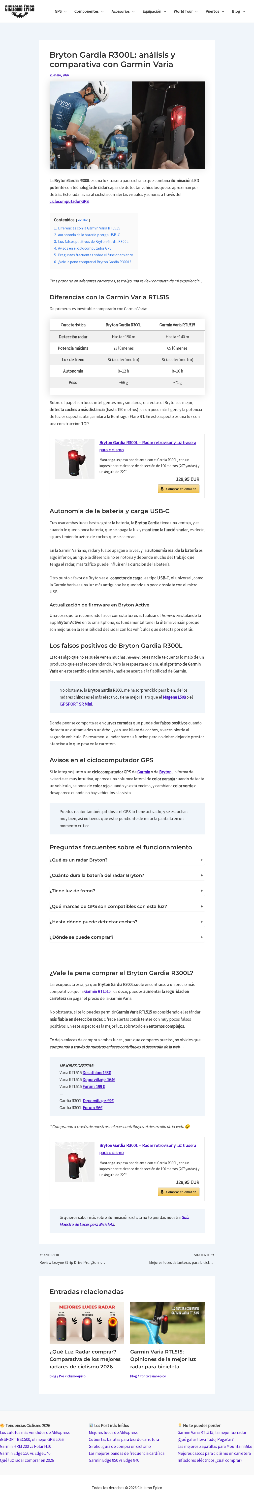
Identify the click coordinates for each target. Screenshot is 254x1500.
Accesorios (121, 11)
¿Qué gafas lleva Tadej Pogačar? (206, 1439)
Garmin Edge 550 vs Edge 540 (25, 1453)
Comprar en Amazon (181, 489)
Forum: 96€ (92, 1107)
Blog (236, 11)
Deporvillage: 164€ (99, 1079)
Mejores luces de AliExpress (113, 1432)
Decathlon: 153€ (97, 1072)
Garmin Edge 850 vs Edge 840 (114, 1460)
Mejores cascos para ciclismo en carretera (214, 1453)
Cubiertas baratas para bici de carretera (124, 1439)
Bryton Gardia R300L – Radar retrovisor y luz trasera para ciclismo (147, 446)
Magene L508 (174, 697)
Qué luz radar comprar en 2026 (27, 1460)
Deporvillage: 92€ (98, 1100)
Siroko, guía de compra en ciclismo (120, 1446)
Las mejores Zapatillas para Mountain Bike (215, 1446)
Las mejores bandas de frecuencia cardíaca (126, 1453)
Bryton (165, 772)
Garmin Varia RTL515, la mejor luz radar (212, 1432)
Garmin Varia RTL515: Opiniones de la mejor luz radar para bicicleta (163, 1359)
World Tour (183, 11)
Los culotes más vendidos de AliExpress (35, 1432)
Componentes (86, 11)
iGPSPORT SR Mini (76, 704)
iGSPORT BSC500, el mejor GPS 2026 (32, 1439)
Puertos (212, 11)
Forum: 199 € (94, 1086)
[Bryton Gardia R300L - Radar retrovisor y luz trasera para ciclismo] (75, 459)
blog (53, 1376)
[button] (64, 11)
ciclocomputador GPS (69, 201)
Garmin (143, 772)
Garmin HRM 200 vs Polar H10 (25, 1446)
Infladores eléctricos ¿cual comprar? (210, 1460)
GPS (58, 11)
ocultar (83, 220)
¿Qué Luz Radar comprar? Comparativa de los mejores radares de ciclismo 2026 (85, 1359)
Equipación (152, 11)
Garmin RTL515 (97, 991)
